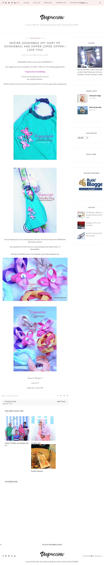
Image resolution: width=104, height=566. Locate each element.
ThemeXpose (98, 556)
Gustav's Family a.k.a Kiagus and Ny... (16, 444)
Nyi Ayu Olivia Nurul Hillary (33, 55)
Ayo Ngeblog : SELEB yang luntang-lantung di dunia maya (95, 215)
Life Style (36, 2)
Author (26, 2)
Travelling (48, 2)
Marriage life (61, 2)
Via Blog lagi (35, 443)
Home (18, 2)
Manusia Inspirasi (35, 38)
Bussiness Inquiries (77, 2)
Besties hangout (37, 471)
